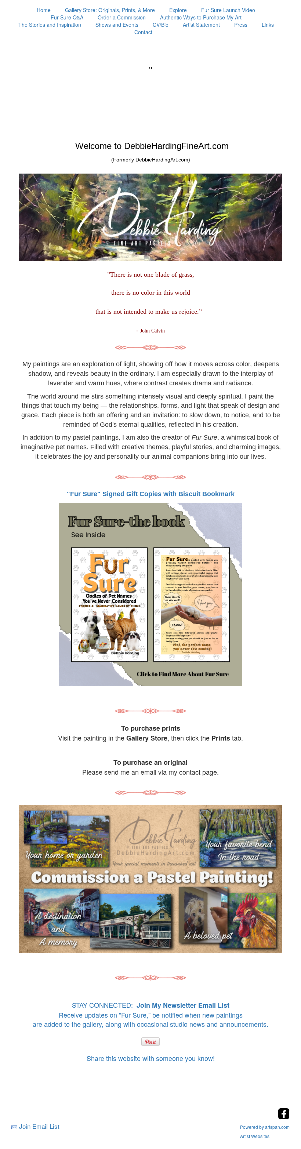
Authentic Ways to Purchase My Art (201, 17)
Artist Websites (254, 1136)
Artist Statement (201, 24)
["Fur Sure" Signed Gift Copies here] (150, 594)
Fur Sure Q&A (67, 17)
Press (240, 24)
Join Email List (39, 1126)
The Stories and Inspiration (49, 24)
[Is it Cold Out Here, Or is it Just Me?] (150, 346)
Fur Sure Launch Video (228, 10)
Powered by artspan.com (265, 1127)
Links (268, 24)
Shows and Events (116, 24)
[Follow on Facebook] (284, 1117)
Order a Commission (122, 17)
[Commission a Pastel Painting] (150, 879)
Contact (143, 32)
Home (44, 10)
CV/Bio (160, 24)
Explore (178, 10)
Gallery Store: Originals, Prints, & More (110, 10)
